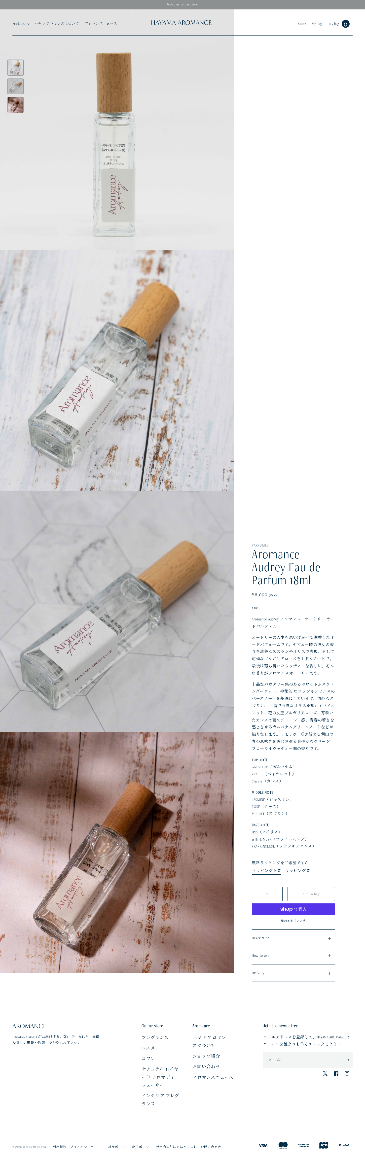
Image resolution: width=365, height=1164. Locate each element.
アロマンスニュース (212, 1077)
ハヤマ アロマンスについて (209, 1041)
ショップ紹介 (206, 1056)
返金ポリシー (118, 1147)
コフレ (148, 1058)
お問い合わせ (206, 1066)
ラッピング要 (297, 870)
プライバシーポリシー (87, 1147)
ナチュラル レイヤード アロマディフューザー (160, 1077)
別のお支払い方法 (293, 921)
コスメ (148, 1048)
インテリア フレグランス (160, 1099)
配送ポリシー (142, 1147)
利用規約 (59, 1147)
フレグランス (155, 1037)
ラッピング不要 (266, 870)
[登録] (347, 1060)
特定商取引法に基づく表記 (176, 1147)
